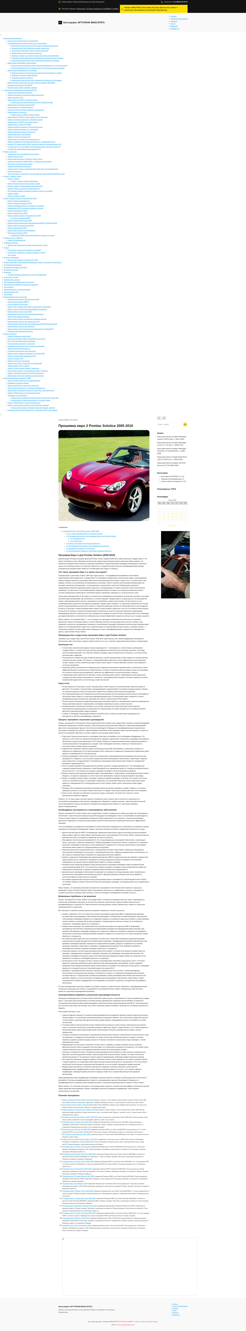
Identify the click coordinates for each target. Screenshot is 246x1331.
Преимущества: (77, 538)
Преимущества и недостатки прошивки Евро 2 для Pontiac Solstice (91, 536)
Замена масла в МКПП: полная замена (25, 115)
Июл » (175, 526)
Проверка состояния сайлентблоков (24, 75)
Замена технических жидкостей (19, 137)
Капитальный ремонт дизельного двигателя (23, 385)
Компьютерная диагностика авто (15, 297)
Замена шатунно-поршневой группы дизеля (23, 154)
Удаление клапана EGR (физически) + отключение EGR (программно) (32, 410)
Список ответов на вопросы (171, 481)
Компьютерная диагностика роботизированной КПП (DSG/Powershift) (32, 223)
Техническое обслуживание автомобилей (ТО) (20, 90)
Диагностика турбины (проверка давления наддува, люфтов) (33, 408)
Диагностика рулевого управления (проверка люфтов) (27, 319)
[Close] (1, 414)
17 (164, 516)
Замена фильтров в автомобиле (19, 134)
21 (181, 516)
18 (168, 516)
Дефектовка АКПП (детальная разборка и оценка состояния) (33, 235)
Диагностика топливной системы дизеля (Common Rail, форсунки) (35, 398)
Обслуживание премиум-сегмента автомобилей (21, 284)
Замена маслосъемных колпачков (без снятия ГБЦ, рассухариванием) (33, 169)
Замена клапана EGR (15, 156)
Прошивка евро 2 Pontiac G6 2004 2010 (76, 1146)
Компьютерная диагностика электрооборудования (26, 314)
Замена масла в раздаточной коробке (21, 105)
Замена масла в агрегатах (17, 112)
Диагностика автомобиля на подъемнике (22, 70)
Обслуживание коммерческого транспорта (19, 282)
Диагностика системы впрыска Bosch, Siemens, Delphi (31, 400)
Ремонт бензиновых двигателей (19, 336)
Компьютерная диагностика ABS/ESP (21, 326)
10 (164, 513)
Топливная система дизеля (17, 395)
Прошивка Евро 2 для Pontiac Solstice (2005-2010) (80, 531)
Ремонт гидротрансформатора (19, 201)
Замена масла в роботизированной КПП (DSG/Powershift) (32, 102)
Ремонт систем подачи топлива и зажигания (23, 368)
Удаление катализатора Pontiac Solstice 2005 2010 (80, 1117)
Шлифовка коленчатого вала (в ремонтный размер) (26, 346)
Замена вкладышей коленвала (19, 348)
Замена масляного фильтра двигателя (21, 132)
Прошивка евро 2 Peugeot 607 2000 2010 (77, 1169)
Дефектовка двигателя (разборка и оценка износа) (26, 376)
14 (181, 513)
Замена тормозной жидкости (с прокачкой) (23, 129)
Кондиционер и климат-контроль (15, 267)
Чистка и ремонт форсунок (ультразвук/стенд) (24, 380)
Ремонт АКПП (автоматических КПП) (21, 225)
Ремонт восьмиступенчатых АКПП (20, 203)
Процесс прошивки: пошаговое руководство (83, 543)
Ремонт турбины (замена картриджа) (25, 181)
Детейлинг (7, 272)
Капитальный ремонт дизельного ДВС (17, 378)
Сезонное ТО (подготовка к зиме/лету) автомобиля (26, 110)
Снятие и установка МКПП (21, 218)
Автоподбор (8, 294)
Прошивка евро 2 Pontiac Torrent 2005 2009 (77, 1191)
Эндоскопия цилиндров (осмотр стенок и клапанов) (30, 51)
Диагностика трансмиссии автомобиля (21, 230)
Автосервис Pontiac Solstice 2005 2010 (76, 1105)
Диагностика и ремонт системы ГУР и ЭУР (23, 260)
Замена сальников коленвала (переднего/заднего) (26, 373)
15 (185, 513)
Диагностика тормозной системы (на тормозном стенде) (28, 245)
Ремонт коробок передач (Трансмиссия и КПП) (20, 198)
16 (159, 516)
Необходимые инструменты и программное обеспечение (87, 546)
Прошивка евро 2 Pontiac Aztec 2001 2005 (77, 1122)
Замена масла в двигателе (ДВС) (19, 124)
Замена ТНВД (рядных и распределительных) (24, 393)
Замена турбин (13, 193)
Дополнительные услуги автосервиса (17, 289)
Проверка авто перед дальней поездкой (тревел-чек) (30, 48)
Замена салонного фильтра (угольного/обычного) (25, 127)
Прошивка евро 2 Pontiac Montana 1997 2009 (78, 1176)
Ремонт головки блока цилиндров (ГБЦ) (22, 356)
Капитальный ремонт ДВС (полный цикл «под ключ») (26, 339)
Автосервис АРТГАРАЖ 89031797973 (83, 22)
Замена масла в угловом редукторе (20, 107)
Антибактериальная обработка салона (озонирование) (27, 275)
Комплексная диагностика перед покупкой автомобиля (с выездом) (35, 60)
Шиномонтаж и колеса (12, 280)
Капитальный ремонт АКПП (17, 211)
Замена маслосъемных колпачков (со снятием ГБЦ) (26, 353)
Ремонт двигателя (10, 152)
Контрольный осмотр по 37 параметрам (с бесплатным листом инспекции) (38, 68)
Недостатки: (76, 541)
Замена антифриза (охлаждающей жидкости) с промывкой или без (31, 142)
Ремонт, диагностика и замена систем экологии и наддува (28, 405)
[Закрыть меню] (164, 418)
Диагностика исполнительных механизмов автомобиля (27, 309)
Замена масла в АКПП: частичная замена (22, 100)
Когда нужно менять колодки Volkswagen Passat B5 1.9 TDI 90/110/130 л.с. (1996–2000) (171, 451)
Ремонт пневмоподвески (16, 240)
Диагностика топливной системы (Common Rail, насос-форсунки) (31, 390)
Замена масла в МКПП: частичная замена (23, 122)
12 (172, 513)
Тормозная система (11, 243)
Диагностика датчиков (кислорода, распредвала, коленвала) (29, 307)
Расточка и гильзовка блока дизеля (20, 164)
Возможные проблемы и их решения (80, 548)
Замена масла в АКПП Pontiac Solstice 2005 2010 (80, 1139)
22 (185, 516)
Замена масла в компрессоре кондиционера (23, 139)
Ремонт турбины (13, 179)
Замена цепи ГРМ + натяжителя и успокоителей (25, 363)
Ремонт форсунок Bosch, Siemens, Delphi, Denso (25, 159)
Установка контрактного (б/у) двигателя (22, 351)
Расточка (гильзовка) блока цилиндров (21, 341)
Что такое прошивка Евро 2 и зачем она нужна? (84, 534)
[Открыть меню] (159, 418)
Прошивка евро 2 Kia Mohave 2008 (74, 1183)
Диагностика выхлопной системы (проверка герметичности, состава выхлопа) (39, 65)
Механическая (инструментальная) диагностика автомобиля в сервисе (37, 73)
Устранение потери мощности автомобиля (23, 41)
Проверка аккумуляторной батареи (20, 331)
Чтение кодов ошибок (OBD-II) (18, 302)
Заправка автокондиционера (171, 479)
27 (176, 519)
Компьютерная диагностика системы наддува (24, 183)
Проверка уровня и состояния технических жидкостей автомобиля (35, 56)
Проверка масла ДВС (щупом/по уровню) (22, 87)
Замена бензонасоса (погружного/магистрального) (26, 95)
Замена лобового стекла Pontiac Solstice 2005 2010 (80, 1110)
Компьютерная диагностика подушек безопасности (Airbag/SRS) (31, 329)
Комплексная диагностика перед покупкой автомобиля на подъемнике (37, 80)
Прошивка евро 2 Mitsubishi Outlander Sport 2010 (79, 1206)
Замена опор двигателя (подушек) (20, 92)
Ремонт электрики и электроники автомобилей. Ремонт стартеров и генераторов (32, 262)
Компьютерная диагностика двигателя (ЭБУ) (23, 299)
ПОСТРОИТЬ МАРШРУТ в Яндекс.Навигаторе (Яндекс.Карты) (138, 1321)
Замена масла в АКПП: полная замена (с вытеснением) (28, 117)
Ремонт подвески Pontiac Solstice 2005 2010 (78, 1100)
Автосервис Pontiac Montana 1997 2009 (76, 1134)
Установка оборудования (13, 265)
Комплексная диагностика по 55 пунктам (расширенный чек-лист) (35, 46)
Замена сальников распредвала (19, 166)
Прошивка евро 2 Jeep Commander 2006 (76, 1225)
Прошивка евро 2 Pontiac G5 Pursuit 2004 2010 (79, 1213)
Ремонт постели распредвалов (19, 361)
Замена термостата (15, 171)
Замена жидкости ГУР (15, 97)
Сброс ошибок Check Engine (18, 304)
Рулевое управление (11, 257)
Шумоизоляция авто (11, 292)
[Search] (185, 424)
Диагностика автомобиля (13, 38)
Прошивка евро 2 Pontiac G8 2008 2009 (76, 1129)
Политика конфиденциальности (125, 1325)
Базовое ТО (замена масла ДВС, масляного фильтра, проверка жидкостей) (34, 144)
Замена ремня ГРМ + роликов (18, 366)
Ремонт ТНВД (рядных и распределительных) (24, 403)
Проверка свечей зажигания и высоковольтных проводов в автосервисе (37, 58)
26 (172, 519)
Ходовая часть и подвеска (13, 238)
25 (168, 519)
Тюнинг (6, 248)
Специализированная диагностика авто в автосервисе (27, 43)
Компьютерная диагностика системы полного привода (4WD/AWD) (31, 83)
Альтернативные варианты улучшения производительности (88, 551)
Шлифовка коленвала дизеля (18, 383)
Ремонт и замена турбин (12, 176)
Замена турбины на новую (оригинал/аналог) (24, 188)
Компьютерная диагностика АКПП (20, 312)
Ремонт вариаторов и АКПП (18, 213)
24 (164, 519)
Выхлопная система (11, 270)
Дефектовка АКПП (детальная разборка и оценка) (25, 208)
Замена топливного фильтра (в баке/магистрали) (25, 120)
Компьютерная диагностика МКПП (20, 85)
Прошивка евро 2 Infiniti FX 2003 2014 (75, 1218)
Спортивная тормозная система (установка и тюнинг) (27, 252)
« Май (169, 526)
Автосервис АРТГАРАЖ (68, 420)
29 (185, 519)
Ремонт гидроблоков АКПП (17, 228)
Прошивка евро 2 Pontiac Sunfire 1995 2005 (77, 1161)
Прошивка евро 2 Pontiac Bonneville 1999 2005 (79, 1198)
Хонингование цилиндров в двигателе (21, 344)
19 (172, 516)
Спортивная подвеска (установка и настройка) (24, 250)
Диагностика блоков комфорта (18, 317)
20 (176, 516)
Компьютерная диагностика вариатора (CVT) (24, 321)
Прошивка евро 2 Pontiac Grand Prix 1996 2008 (79, 1154)
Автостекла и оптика (11, 277)
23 (159, 519)
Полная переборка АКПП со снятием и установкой (26, 206)
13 (176, 513)
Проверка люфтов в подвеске (22, 78)
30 (159, 523)
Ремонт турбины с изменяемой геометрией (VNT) (25, 186)
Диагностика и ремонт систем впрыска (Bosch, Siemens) (28, 371)
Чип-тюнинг (12, 255)
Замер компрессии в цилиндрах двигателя (27, 53)
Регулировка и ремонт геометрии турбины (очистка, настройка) (30, 191)
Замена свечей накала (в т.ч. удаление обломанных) (26, 388)
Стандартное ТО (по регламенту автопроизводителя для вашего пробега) (34, 147)
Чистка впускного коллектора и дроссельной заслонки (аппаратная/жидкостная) (36, 174)
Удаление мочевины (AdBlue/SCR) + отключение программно (30, 161)
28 (181, 519)
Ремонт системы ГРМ (15, 358)
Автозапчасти (9, 287)
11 (168, 513)
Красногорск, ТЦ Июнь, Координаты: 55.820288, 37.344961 (97, 9)
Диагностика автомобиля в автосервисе (22, 63)
